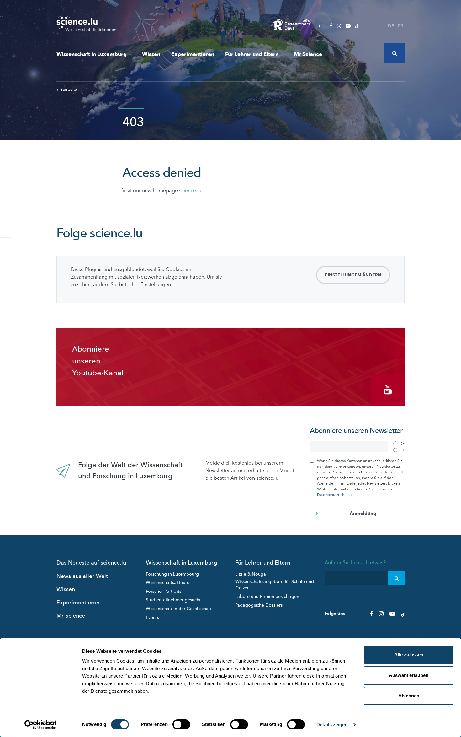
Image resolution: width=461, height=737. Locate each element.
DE (391, 26)
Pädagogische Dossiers (259, 605)
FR (400, 26)
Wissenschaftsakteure (167, 583)
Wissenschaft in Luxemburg (91, 54)
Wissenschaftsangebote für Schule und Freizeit (274, 585)
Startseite (69, 89)
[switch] (181, 724)
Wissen (151, 54)
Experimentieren (192, 54)
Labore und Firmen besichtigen (267, 596)
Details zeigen (331, 724)
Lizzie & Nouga (250, 574)
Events (152, 617)
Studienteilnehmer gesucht (173, 600)
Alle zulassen (408, 654)
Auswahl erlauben (408, 675)
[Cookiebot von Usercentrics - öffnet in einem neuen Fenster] (40, 724)
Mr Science (308, 54)
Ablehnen (408, 695)
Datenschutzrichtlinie (335, 494)
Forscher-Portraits (163, 591)
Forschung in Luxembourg (172, 574)
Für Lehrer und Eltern (251, 54)
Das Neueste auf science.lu (91, 563)
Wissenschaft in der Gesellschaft (178, 609)
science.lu (190, 190)
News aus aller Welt (82, 576)
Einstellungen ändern (353, 275)
